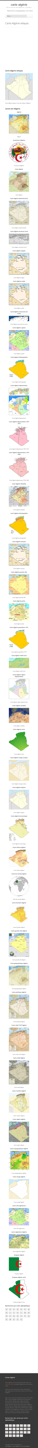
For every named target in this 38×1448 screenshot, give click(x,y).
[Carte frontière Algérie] (19, 914)
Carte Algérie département (19, 385)
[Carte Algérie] (19, 181)
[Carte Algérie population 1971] (19, 639)
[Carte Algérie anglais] (19, 264)
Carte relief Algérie (19, 1058)
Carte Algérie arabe (19, 281)
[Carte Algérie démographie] (19, 369)
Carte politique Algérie (19, 992)
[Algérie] (19, 124)
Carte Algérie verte (19, 729)
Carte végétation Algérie (19, 1232)
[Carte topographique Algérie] (19, 1160)
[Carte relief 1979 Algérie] (19, 1039)
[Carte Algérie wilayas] (19, 86)
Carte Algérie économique (19, 816)
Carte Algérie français (19, 541)
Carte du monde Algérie (19, 874)
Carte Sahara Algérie (19, 847)
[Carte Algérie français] (19, 554)
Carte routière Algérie (19, 1091)
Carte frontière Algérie (19, 903)
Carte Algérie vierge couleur (19, 758)
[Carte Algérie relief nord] (19, 663)
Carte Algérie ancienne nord (19, 231)
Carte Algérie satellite (19, 705)
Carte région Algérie (19, 1119)
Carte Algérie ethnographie (19, 513)
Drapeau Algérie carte (19, 1277)
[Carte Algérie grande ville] (19, 584)
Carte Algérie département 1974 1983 (19, 453)
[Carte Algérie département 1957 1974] (19, 436)
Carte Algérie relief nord (19, 655)
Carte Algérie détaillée (19, 484)
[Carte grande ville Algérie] (19, 945)
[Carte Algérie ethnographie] (19, 525)
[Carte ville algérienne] (19, 1216)
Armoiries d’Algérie (19, 140)
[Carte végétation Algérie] (19, 1241)
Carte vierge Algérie (19, 1177)
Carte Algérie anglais (19, 251)
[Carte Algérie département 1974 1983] (19, 467)
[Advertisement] (19, 47)
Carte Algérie (19, 4)
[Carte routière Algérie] (19, 1103)
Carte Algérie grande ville (19, 572)
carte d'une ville (9, 1384)
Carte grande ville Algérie (19, 931)
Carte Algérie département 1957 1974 (19, 422)
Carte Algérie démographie (19, 357)
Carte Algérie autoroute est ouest (19, 312)
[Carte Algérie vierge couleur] (19, 770)
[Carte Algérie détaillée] (19, 496)
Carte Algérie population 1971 (19, 627)
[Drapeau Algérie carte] (19, 1289)
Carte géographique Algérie (19, 963)
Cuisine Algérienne (16, 1446)
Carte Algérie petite (19, 601)
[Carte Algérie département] (19, 401)
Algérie (19, 112)
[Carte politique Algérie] (19, 1007)
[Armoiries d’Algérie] (19, 153)
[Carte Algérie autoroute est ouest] (19, 318)
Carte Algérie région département (19, 675)
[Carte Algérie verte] (19, 741)
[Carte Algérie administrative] (19, 213)
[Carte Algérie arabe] (19, 294)
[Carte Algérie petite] (19, 612)
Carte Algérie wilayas (19, 787)
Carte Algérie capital (19, 328)
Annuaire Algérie (26, 1446)
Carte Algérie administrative (19, 198)
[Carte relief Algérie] (19, 1072)
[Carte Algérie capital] (19, 340)
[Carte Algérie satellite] (19, 715)
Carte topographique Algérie (19, 1149)
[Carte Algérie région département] (19, 689)
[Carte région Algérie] (19, 1132)
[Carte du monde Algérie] (19, 886)
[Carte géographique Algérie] (19, 976)
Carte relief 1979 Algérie (19, 1025)
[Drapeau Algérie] (19, 1264)
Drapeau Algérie (19, 1255)
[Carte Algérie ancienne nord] (19, 239)
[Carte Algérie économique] (19, 829)
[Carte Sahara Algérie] (19, 858)
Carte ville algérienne (19, 1206)
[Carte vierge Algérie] (19, 1189)
